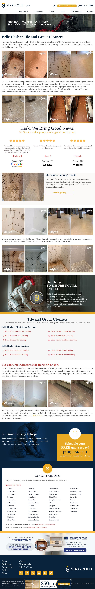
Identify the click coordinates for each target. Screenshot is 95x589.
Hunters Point (33, 514)
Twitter (33, 573)
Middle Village (54, 508)
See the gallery (59, 192)
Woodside (73, 511)
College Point (12, 511)
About (63, 11)
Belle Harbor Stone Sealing (62, 350)
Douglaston (11, 514)
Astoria (9, 488)
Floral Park (11, 520)
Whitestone (74, 503)
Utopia (72, 500)
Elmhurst (10, 517)
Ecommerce (80, 583)
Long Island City (55, 500)
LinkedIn (45, 573)
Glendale (31, 500)
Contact (90, 11)
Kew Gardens (54, 491)
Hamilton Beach (33, 503)
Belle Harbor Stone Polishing (63, 354)
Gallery (52, 11)
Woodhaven (74, 508)
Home (4, 561)
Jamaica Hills (53, 488)
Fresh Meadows (33, 494)
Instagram (21, 573)
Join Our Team (25, 567)
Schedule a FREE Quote (67, 6)
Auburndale (11, 491)
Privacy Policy (15, 583)
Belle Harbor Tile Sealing (15, 340)
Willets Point (74, 506)
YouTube (39, 573)
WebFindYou (89, 583)
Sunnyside (73, 497)
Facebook (27, 573)
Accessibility (5, 583)
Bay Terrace (11, 494)
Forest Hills (32, 491)
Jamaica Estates (33, 520)
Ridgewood (74, 488)
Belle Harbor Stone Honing (16, 354)
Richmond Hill (54, 520)
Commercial (38, 11)
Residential (23, 11)
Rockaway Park (75, 494)
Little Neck (53, 497)
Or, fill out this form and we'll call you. (75, 456)
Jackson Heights (33, 517)
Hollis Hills (32, 508)
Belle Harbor (11, 503)
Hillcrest (31, 506)
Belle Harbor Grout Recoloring (18, 331)
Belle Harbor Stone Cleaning (17, 350)
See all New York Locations (45, 525)
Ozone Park (53, 514)
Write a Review (54, 6)
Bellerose (10, 506)
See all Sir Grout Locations (37, 527)
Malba (51, 503)
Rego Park (52, 517)
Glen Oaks (32, 497)
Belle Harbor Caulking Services (64, 340)
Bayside (10, 497)
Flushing (31, 488)
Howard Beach (33, 511)
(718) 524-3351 (85, 5)
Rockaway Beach (76, 491)
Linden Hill (53, 494)
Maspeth (52, 506)
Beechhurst (11, 500)
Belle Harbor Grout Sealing (16, 335)
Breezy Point (11, 508)
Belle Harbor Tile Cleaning (62, 335)
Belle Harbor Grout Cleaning (63, 331)
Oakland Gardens (55, 511)
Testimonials (76, 11)
